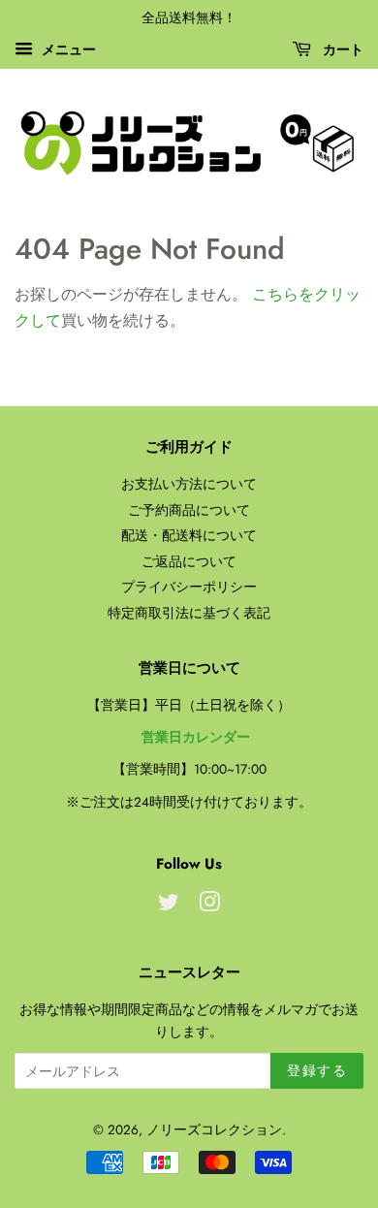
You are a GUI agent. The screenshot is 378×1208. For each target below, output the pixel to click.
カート (341, 49)
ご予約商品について (189, 510)
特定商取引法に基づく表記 (189, 612)
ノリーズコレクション (214, 1129)
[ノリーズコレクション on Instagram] (209, 905)
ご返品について (189, 561)
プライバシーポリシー (189, 586)
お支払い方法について (189, 483)
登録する (317, 1070)
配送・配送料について (189, 535)
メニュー (67, 49)
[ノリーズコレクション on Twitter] (168, 905)
